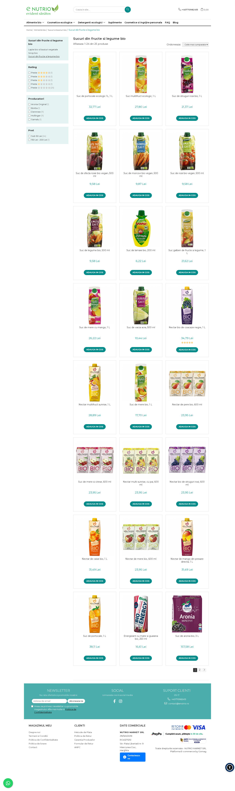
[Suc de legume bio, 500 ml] (95, 228)
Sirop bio (33, 53)
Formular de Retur (83, 743)
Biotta (34, 108)
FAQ (167, 22)
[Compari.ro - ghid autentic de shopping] (40, 775)
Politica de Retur (83, 736)
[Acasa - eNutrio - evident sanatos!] (42, 9)
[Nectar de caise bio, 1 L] (95, 537)
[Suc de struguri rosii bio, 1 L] (187, 74)
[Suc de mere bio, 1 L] (141, 382)
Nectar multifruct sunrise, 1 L (95, 404)
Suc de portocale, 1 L (94, 636)
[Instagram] (120, 701)
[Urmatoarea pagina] (204, 670)
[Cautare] (128, 10)
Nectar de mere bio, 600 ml (140, 558)
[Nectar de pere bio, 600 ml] (187, 382)
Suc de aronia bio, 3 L (187, 636)
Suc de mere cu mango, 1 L (94, 327)
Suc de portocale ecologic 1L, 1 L (95, 96)
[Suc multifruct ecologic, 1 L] (141, 74)
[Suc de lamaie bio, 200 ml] (141, 228)
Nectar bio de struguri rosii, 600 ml (187, 483)
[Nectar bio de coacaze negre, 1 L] (187, 305)
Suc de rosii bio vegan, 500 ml (187, 173)
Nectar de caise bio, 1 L (94, 558)
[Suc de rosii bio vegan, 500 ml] (187, 151)
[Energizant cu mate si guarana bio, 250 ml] (141, 614)
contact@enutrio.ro (178, 703)
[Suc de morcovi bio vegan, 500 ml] (141, 151)
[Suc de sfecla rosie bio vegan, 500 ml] (95, 151)
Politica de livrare (38, 743)
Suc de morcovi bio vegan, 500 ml (141, 175)
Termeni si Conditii (38, 736)
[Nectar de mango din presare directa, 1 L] (187, 537)
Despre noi (34, 732)
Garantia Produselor (84, 739)
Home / (30, 30)
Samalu (35, 119)
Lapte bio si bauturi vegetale (43, 49)
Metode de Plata (83, 732)
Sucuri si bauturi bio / (58, 30)
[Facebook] (114, 701)
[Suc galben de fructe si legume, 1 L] (187, 228)
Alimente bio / (40, 30)
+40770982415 (178, 699)
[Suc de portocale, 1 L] (95, 614)
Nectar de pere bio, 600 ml (187, 404)
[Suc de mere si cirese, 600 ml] (95, 460)
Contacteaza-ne (134, 757)
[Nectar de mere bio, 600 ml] (141, 537)
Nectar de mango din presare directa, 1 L (187, 560)
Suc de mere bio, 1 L (141, 404)
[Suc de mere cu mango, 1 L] (95, 305)
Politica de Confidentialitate (43, 739)
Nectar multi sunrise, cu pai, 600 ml (141, 483)
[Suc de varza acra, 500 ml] (141, 305)
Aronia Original (39, 104)
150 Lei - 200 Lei (39, 139)
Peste (34, 72)
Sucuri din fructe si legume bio (44, 56)
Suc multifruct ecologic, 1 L (141, 96)
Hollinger (36, 115)
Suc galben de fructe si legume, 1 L (187, 252)
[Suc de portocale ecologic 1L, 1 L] (95, 74)
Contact (33, 747)
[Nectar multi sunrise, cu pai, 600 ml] (141, 460)
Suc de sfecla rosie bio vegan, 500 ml (95, 175)
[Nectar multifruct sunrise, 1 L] (95, 382)
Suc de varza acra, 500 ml (141, 327)
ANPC (77, 747)
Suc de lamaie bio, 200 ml (140, 250)
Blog (175, 22)
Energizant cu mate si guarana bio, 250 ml (141, 637)
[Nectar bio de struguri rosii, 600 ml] (187, 460)
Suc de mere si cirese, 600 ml (94, 481)
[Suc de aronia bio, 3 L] (187, 614)
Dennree (36, 111)
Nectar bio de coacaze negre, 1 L (187, 327)
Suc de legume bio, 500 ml (95, 250)
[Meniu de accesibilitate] (229, 767)
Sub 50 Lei (36, 136)
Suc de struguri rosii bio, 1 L (187, 96)
